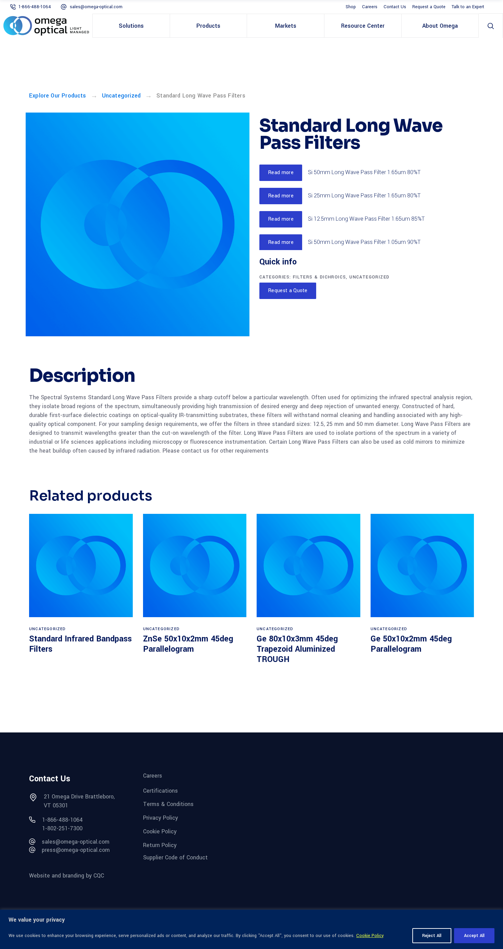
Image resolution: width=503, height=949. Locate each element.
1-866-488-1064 (34, 7)
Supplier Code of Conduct (175, 857)
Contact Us (395, 7)
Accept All (474, 936)
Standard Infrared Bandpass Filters (80, 644)
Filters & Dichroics (319, 277)
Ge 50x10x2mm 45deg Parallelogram (411, 644)
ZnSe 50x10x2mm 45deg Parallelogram (188, 644)
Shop (351, 7)
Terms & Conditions (168, 804)
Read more (281, 172)
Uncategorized (121, 96)
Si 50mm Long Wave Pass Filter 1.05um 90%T (364, 242)
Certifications (160, 790)
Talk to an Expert (468, 7)
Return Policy (160, 845)
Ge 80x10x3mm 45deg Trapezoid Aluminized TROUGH (297, 649)
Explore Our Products (57, 96)
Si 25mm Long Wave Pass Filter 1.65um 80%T (364, 195)
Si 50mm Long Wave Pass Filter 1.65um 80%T (364, 172)
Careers (369, 7)
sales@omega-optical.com (96, 7)
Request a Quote (429, 7)
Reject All (431, 936)
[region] (251, 929)
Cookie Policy (370, 936)
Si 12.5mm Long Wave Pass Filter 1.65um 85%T (366, 219)
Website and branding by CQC (66, 876)
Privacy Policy (160, 818)
